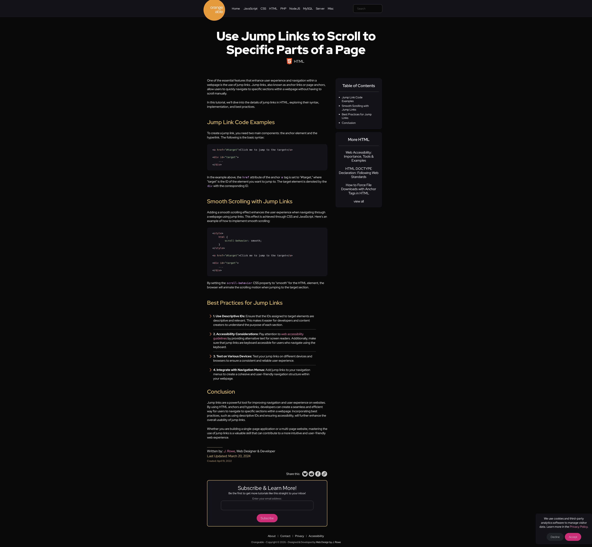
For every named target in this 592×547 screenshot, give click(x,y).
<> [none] (217, 233)
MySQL (308, 8)
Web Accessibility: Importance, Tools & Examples (359, 156)
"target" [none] (231, 157)
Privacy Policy (579, 527)
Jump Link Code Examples (352, 99)
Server (320, 8)
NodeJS (294, 8)
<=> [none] (226, 149)
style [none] (218, 233)
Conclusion (349, 123)
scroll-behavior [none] (236, 240)
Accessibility (316, 536)
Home (236, 8)
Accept (573, 537)
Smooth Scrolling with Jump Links (355, 107)
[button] (305, 474)
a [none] (215, 149)
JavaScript (250, 8)
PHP (283, 8)
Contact (285, 536)
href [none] (220, 149)
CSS (263, 8)
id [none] (221, 157)
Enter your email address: (267, 498)
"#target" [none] (232, 149)
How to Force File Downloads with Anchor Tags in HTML (358, 189)
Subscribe (267, 518)
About (272, 536)
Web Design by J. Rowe (328, 542)
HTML (273, 8)
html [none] (222, 237)
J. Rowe (229, 451)
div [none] (216, 157)
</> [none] (289, 149)
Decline (555, 537)
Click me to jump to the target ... (252, 157)
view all (359, 201)
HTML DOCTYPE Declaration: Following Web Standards (358, 172)
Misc (331, 8)
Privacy (299, 536)
